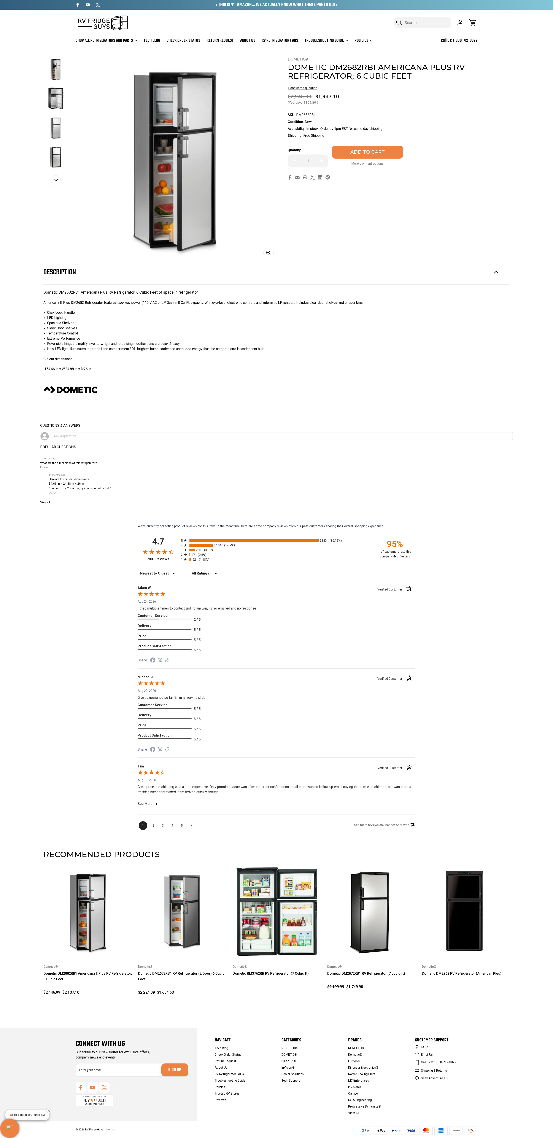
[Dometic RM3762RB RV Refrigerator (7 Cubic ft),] (277, 911)
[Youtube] (88, 5)
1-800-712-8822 (465, 40)
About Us (247, 40)
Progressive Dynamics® (364, 1106)
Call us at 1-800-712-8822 (438, 1062)
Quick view (113, 873)
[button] (50, 493)
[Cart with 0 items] (472, 22)
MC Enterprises (358, 1080)
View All (353, 1113)
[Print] (305, 177)
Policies (361, 40)
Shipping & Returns (434, 1070)
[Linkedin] (320, 177)
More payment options (367, 164)
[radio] (276, 540)
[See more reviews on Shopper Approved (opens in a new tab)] (167, 660)
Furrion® (354, 1061)
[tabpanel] (55, 69)
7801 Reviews (163, 559)
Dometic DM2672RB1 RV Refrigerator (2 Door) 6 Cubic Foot (181, 976)
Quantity (294, 150)
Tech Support (290, 1080)
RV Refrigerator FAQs (280, 40)
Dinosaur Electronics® (363, 1067)
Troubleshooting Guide (324, 40)
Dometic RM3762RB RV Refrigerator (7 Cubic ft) (271, 973)
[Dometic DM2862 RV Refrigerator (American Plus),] (466, 911)
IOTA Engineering (360, 1100)
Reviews (220, 1100)
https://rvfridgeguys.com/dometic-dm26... (86, 488)
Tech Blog (152, 40)
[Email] (297, 177)
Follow (44, 467)
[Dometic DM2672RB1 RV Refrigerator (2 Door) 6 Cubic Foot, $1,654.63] (182, 911)
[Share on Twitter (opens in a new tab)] (160, 660)
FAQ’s (425, 1047)
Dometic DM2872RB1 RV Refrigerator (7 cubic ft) (366, 973)
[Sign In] (460, 22)
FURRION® (288, 1061)
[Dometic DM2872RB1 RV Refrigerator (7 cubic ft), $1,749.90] (371, 911)
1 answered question (302, 88)
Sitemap (110, 1129)
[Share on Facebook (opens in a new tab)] (152, 661)
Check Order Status (183, 40)
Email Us (427, 1054)
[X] (98, 5)
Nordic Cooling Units (361, 1074)
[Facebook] (78, 5)
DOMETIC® (289, 1054)
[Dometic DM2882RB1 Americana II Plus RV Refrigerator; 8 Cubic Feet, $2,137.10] (87, 911)
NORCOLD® (289, 1048)
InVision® (288, 1067)
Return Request (220, 40)
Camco (353, 1093)
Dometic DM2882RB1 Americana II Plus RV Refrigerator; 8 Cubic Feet (87, 976)
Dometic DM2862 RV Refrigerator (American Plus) (461, 973)
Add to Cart (87, 945)
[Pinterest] (328, 177)
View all (45, 502)
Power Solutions (292, 1074)
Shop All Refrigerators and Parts (104, 40)
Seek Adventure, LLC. (435, 1078)
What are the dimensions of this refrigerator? (68, 463)
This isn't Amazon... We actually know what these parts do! (276, 5)
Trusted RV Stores (227, 1093)
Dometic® (355, 1054)
